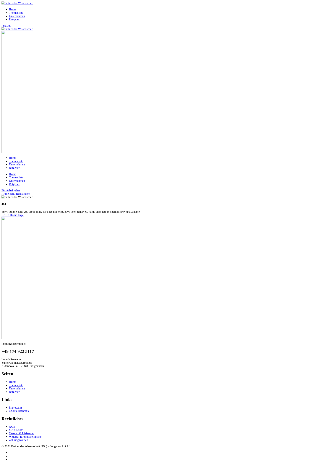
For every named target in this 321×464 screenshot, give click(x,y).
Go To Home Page (12, 215)
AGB (12, 426)
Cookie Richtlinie (19, 410)
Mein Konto (16, 430)
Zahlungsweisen (18, 440)
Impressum (15, 407)
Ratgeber (14, 19)
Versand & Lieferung (21, 433)
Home (12, 9)
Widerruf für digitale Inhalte (25, 436)
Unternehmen (17, 16)
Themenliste (16, 12)
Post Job (6, 25)
